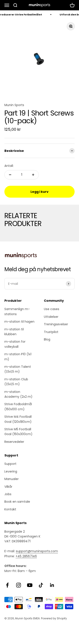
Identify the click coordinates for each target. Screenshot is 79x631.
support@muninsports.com (37, 551)
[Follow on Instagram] (19, 585)
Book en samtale (17, 501)
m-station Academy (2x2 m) (18, 394)
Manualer (11, 479)
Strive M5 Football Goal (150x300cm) (18, 431)
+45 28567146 (26, 556)
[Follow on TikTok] (41, 585)
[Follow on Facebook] (7, 585)
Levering (10, 471)
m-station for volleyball (14, 344)
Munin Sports (14, 105)
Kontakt (10, 509)
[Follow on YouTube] (30, 585)
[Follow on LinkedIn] (52, 585)
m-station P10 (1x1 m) (17, 356)
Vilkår (8, 486)
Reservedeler (14, 442)
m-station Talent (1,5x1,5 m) (17, 369)
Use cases (51, 309)
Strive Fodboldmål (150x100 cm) (18, 406)
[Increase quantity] (33, 174)
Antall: (9, 166)
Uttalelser (51, 317)
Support (10, 464)
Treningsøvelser (56, 324)
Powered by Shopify (54, 618)
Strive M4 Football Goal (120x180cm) (18, 419)
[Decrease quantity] (10, 174)
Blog (47, 339)
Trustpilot (51, 332)
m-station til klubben (14, 331)
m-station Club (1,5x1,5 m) (16, 381)
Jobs (7, 494)
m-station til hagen (19, 321)
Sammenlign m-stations (17, 311)
